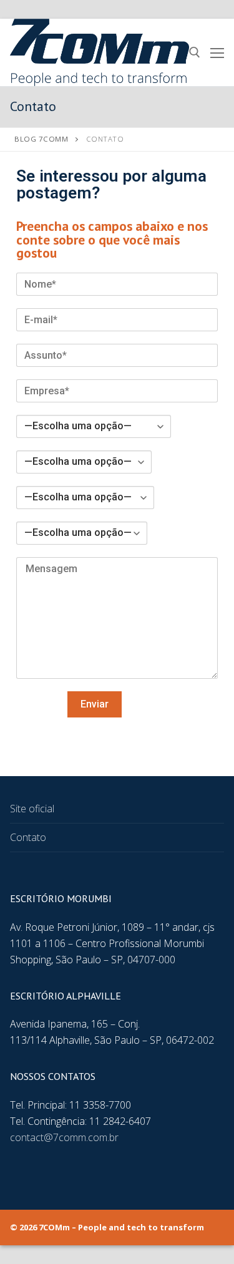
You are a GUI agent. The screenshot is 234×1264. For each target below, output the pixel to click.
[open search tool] (194, 52)
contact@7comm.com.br (64, 1137)
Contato (28, 837)
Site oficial (32, 808)
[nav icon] (217, 52)
